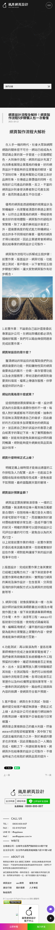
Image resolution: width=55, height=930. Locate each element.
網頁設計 (44, 617)
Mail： (6, 836)
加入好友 (41, 926)
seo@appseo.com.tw (22, 836)
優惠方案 (33, 883)
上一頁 (7, 775)
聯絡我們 (7, 892)
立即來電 (13, 926)
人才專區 (33, 887)
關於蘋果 (20, 887)
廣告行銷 (7, 887)
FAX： (6, 828)
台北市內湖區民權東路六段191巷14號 (34, 850)
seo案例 (20, 883)
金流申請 (10, 801)
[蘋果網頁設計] (15, 5)
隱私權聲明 (34, 898)
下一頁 (48, 775)
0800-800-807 (19, 823)
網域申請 (21, 801)
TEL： (6, 823)
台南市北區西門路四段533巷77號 (32, 846)
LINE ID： (7, 832)
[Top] (50, 918)
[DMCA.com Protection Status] (12, 902)
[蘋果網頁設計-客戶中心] (28, 914)
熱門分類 (9, 86)
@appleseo (17, 832)
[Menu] (49, 5)
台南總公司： (9, 846)
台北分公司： (9, 850)
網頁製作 (6, 731)
